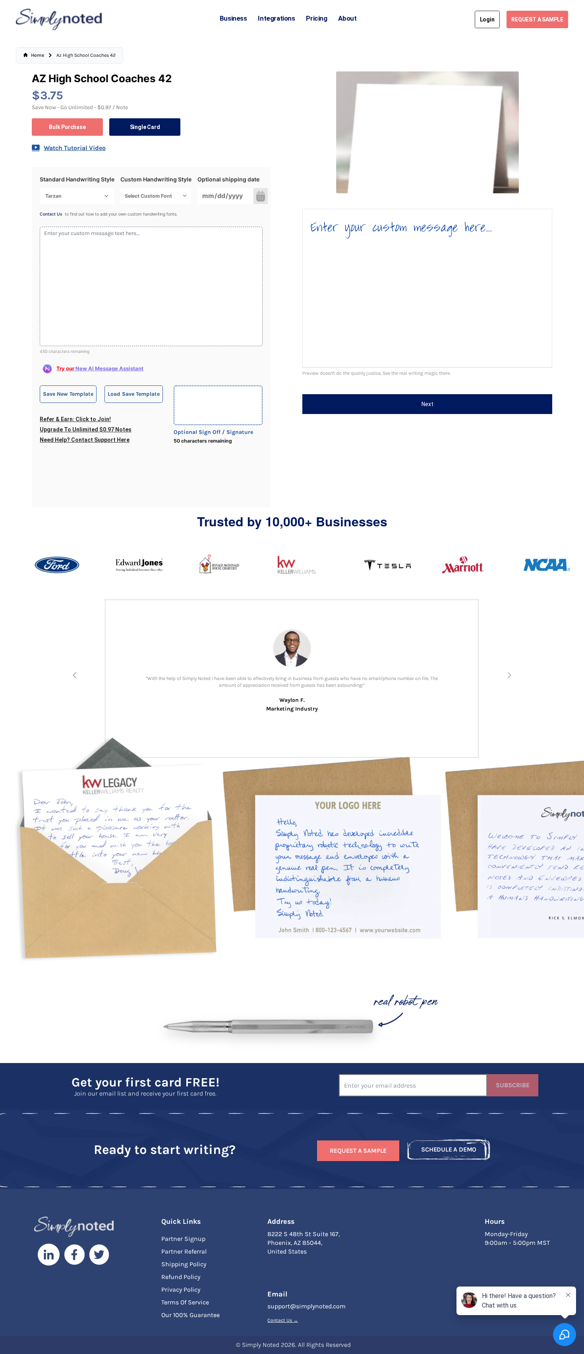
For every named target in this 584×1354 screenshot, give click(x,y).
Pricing (316, 18)
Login (487, 19)
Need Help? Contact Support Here (85, 440)
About (347, 18)
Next (427, 404)
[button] (74, 675)
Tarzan (53, 196)
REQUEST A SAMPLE (537, 19)
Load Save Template (134, 394)
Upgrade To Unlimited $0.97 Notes (85, 429)
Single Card (145, 127)
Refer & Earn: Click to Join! (75, 419)
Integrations (276, 18)
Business (233, 18)
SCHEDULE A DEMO (448, 1149)
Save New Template (68, 394)
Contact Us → (282, 1320)
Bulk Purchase (67, 127)
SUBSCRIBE (513, 1085)
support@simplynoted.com (306, 1306)
